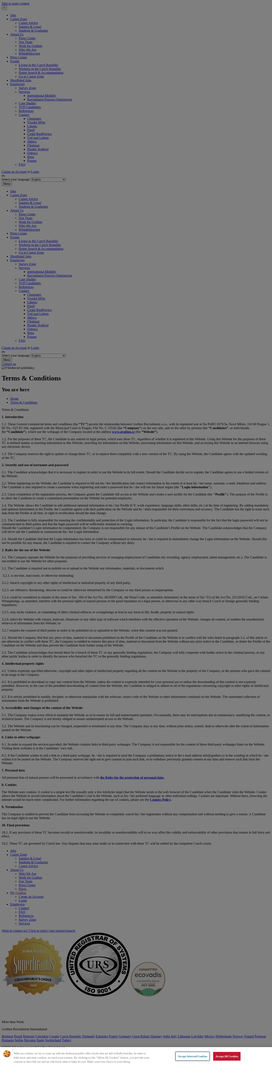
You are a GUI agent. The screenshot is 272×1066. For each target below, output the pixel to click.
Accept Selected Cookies (192, 1056)
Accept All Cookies (226, 1056)
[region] (136, 1056)
